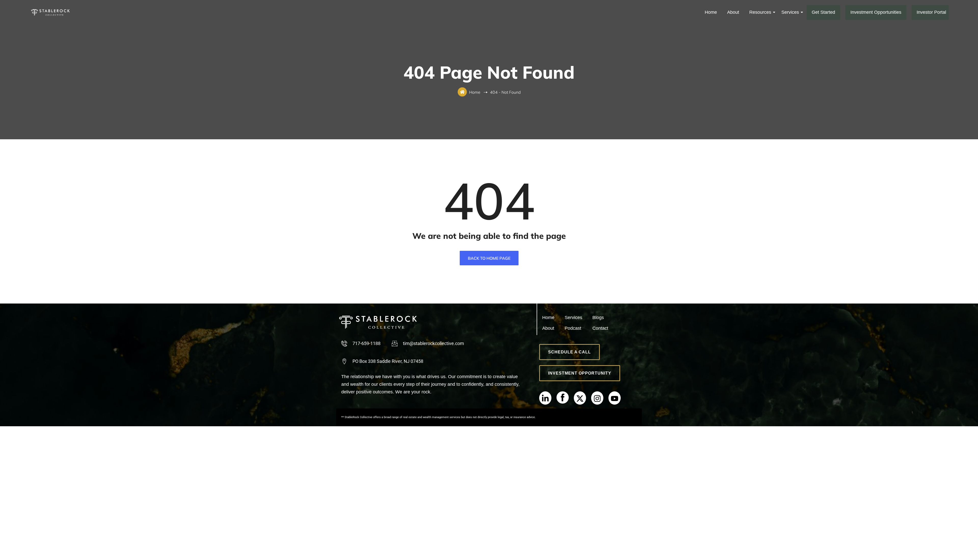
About (733, 12)
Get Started (823, 12)
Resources (760, 12)
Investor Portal (931, 12)
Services (790, 12)
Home (711, 12)
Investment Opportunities (875, 12)
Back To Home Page (489, 258)
